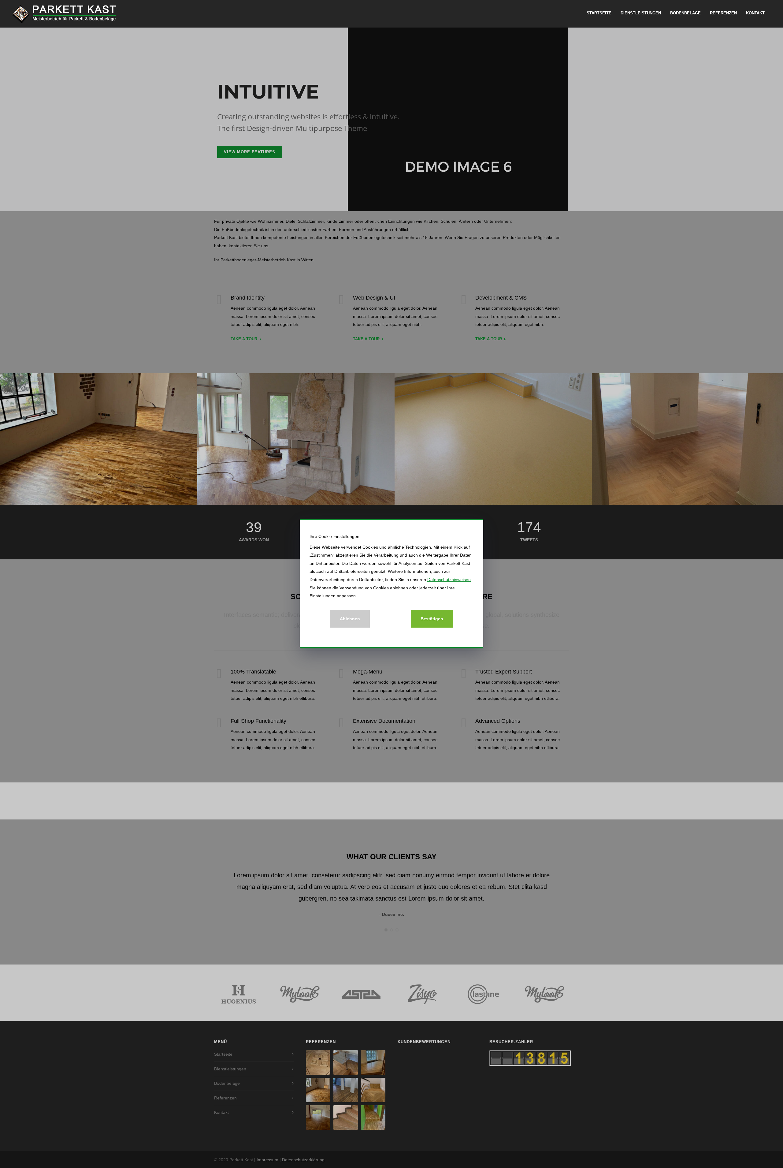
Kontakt (755, 13)
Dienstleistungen (641, 13)
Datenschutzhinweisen (449, 579)
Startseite (599, 13)
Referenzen (723, 13)
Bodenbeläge (685, 13)
